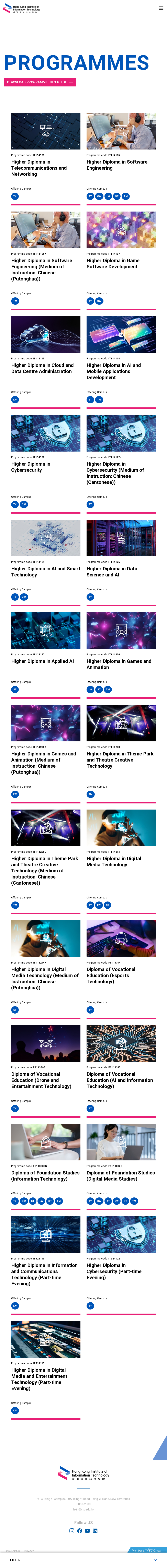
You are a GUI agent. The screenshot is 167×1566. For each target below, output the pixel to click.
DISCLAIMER (13, 1551)
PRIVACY (29, 1551)
